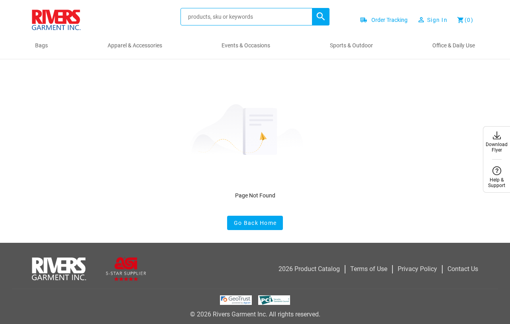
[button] (321, 16)
